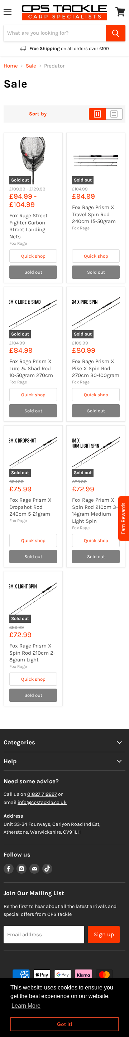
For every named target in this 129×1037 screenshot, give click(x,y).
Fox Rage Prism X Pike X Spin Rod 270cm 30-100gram (95, 368)
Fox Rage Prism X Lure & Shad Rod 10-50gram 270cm (31, 368)
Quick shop (33, 256)
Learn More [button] (25, 1006)
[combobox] (55, 33)
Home (11, 66)
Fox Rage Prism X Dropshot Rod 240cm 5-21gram (30, 507)
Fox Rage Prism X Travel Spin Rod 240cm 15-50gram (94, 214)
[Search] (115, 33)
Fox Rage (18, 243)
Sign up (104, 934)
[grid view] (97, 114)
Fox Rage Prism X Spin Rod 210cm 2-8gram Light (32, 652)
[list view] (114, 114)
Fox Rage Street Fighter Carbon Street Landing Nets (28, 226)
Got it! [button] (64, 1024)
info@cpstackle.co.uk (42, 802)
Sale (31, 66)
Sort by (38, 114)
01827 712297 (42, 794)
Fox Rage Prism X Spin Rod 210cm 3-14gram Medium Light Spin (95, 510)
